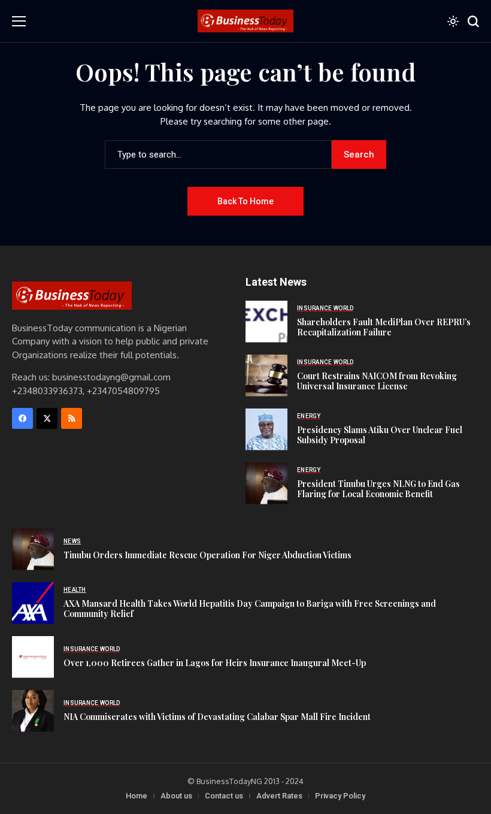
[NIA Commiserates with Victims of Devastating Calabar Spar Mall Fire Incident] (33, 711)
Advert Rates (279, 795)
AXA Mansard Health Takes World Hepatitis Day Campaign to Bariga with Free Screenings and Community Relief (249, 608)
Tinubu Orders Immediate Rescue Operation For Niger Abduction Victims (207, 555)
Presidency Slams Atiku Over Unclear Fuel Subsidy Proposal (379, 435)
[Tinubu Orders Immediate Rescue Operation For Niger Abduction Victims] (33, 549)
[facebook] (22, 418)
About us (176, 795)
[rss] (71, 418)
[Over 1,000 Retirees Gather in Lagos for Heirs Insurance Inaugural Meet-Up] (33, 657)
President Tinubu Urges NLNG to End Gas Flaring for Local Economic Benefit (378, 489)
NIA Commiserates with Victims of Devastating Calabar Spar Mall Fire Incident (217, 716)
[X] (47, 418)
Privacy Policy (340, 795)
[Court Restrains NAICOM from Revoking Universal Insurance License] (266, 376)
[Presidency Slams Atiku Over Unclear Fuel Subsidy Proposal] (266, 429)
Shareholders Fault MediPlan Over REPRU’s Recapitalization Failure (384, 327)
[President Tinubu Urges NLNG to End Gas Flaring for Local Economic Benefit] (266, 483)
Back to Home (245, 201)
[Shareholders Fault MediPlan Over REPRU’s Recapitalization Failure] (266, 322)
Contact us (224, 795)
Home (136, 795)
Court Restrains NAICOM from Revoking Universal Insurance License (377, 381)
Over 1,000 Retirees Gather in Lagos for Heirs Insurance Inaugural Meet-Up (214, 662)
